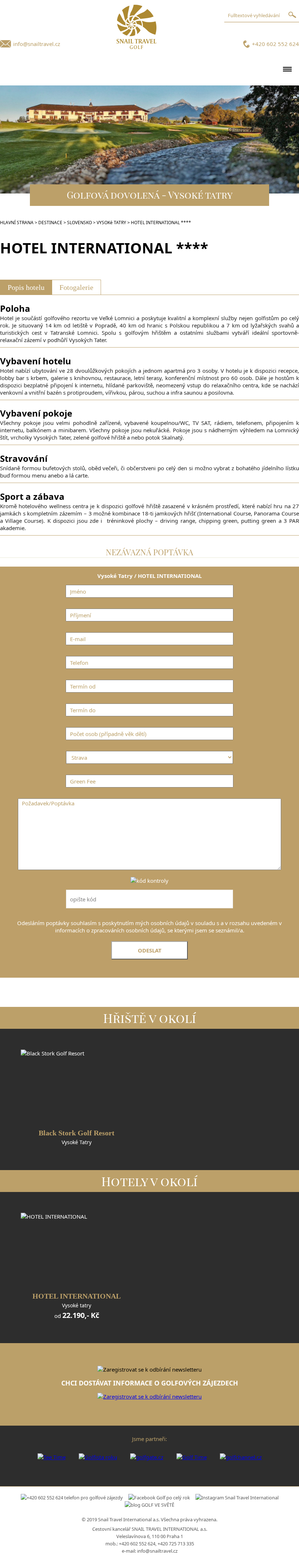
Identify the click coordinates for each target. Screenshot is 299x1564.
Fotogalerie (76, 287)
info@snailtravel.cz (36, 43)
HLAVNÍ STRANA (17, 222)
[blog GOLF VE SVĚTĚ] (149, 1505)
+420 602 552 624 (275, 43)
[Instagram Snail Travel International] (237, 1497)
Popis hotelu (26, 287)
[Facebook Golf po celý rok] (159, 1497)
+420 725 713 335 (176, 1543)
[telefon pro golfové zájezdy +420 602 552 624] (72, 1497)
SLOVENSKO (79, 222)
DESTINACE (50, 222)
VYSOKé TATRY (111, 222)
